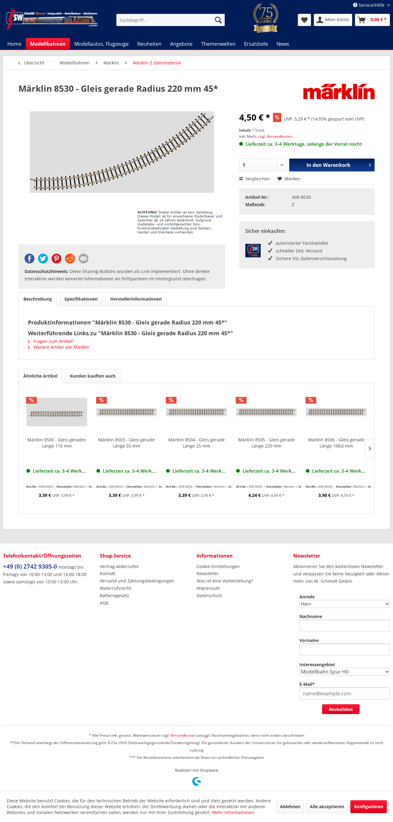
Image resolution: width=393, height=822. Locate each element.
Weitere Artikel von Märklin (60, 347)
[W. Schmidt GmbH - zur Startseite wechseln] (52, 20)
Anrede (307, 597)
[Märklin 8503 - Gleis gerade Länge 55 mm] (126, 412)
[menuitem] (170, 20)
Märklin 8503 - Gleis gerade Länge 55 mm (126, 443)
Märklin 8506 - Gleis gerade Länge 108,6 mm (336, 443)
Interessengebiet (317, 664)
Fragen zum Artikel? (53, 341)
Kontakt (107, 573)
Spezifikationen (81, 299)
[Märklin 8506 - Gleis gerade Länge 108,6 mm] (336, 412)
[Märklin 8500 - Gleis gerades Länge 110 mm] (56, 412)
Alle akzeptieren (327, 806)
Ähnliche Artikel (40, 376)
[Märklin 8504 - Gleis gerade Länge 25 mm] (196, 412)
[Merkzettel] (304, 20)
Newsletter (207, 573)
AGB (104, 603)
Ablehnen (290, 806)
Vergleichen (257, 179)
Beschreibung (37, 299)
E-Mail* (307, 684)
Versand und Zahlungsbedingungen (137, 581)
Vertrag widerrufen (119, 566)
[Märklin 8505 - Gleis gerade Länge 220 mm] (266, 412)
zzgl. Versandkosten (275, 136)
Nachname (310, 616)
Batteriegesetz (114, 595)
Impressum (208, 588)
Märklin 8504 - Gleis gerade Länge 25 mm (196, 443)
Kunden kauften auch (92, 376)
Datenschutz (209, 595)
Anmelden (341, 709)
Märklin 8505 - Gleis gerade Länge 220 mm (266, 443)
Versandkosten (183, 735)
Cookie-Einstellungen (218, 566)
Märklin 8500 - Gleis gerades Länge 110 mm (56, 443)
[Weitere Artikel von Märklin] (339, 94)
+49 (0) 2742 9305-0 (30, 566)
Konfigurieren (368, 806)
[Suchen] (218, 20)
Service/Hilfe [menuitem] (371, 5)
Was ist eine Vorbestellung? (224, 581)
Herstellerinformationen (136, 299)
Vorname (309, 640)
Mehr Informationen (233, 812)
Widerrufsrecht (115, 588)
